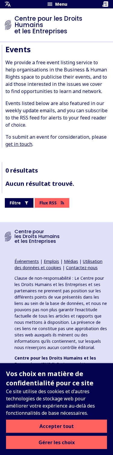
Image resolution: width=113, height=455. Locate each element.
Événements (26, 261)
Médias (71, 261)
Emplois (51, 261)
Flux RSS (48, 203)
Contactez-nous (82, 267)
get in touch (18, 144)
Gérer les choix (57, 442)
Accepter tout (56, 426)
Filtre (15, 203)
